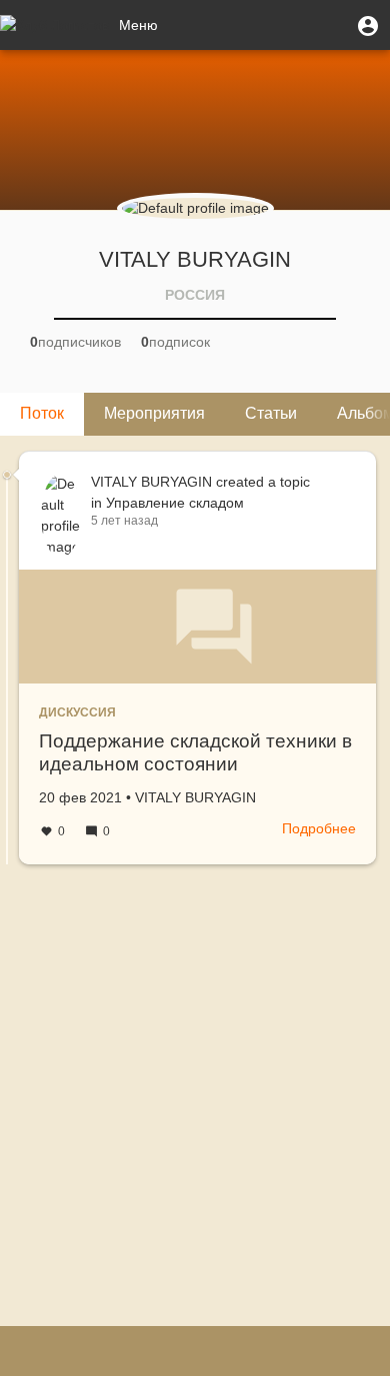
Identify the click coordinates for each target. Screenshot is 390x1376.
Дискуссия (77, 712)
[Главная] (54, 25)
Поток (42, 413)
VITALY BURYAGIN (151, 482)
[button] (368, 25)
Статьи (271, 413)
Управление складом (175, 503)
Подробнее (319, 828)
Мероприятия (154, 413)
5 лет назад (124, 521)
